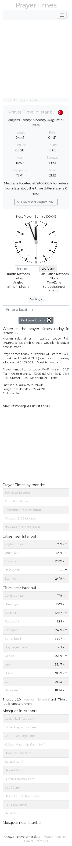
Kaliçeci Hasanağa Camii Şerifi (25, 744)
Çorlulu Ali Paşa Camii (20, 736)
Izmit (8, 664)
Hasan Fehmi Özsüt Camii (22, 796)
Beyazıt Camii (14, 761)
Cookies (60, 836)
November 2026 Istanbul (22, 527)
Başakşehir (12, 570)
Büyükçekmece (16, 647)
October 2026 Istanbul (21, 518)
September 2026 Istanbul (23, 510)
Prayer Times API (36, 841)
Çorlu (9, 681)
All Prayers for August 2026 (36, 202)
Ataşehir (10, 561)
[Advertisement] (36, 59)
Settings (36, 299)
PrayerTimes (36, 5)
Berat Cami (12, 813)
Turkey (20, 100)
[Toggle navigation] (62, 15)
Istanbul (34, 100)
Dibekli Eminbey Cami (20, 779)
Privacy (48, 836)
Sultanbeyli (13, 638)
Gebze (9, 656)
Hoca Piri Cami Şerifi (18, 753)
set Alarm (48, 268)
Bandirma (11, 690)
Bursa (9, 673)
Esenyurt (11, 578)
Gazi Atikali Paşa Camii (20, 718)
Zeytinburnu (14, 544)
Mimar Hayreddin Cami (20, 727)
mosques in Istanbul (35, 699)
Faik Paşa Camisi (16, 804)
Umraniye (11, 552)
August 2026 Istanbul (20, 501)
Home (8, 100)
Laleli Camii (12, 787)
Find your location (34, 320)
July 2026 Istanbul (18, 492)
